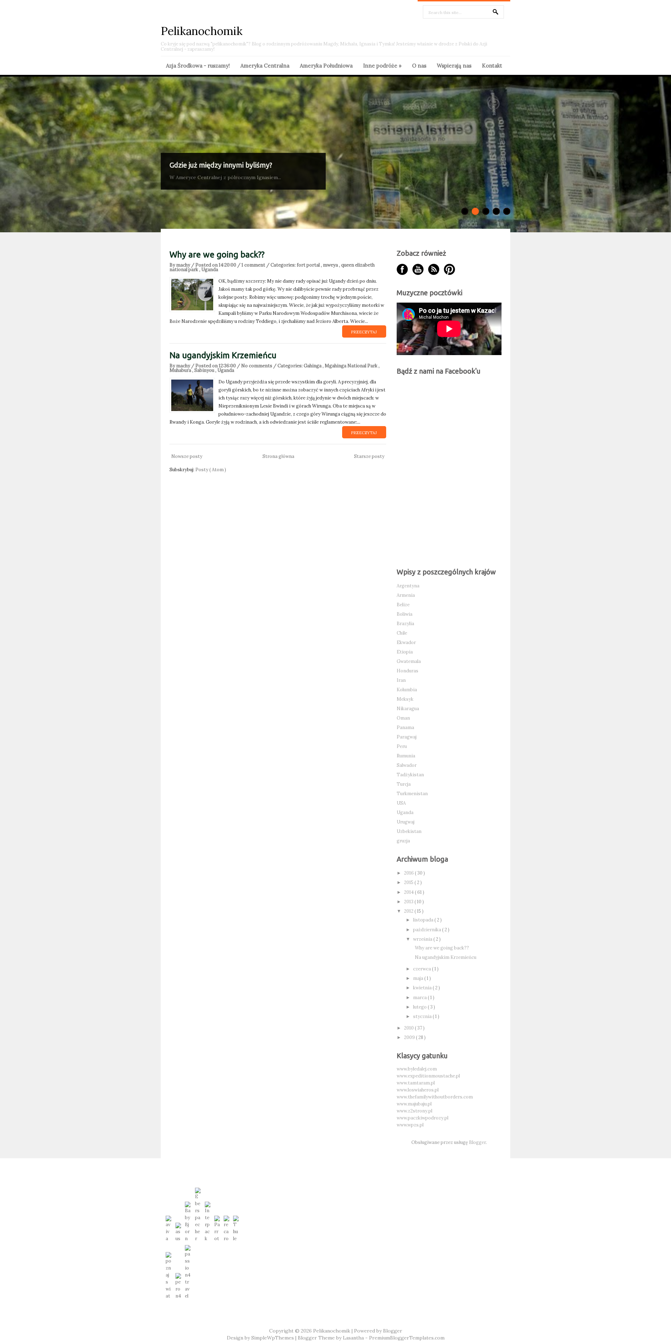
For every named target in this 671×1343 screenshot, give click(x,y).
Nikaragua (408, 709)
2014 (409, 892)
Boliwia (404, 614)
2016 (409, 873)
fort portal (309, 265)
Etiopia (405, 652)
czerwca (422, 969)
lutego (420, 1007)
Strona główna (278, 456)
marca (420, 998)
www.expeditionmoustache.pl (428, 1076)
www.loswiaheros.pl (418, 1090)
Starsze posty (369, 456)
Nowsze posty (186, 456)
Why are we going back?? (217, 254)
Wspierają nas (454, 65)
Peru (402, 746)
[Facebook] (402, 269)
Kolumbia (407, 690)
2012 (409, 911)
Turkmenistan (412, 794)
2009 (410, 1037)
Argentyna (408, 586)
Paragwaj (407, 737)
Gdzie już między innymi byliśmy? (220, 165)
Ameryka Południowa (326, 65)
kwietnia (423, 988)
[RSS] (433, 269)
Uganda (209, 270)
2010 (409, 1028)
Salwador (407, 765)
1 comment (253, 265)
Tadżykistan (410, 775)
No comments (257, 366)
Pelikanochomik (202, 31)
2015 (409, 882)
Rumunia (406, 756)
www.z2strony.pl (414, 1111)
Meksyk (405, 699)
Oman (403, 718)
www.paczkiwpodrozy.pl (422, 1118)
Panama (405, 727)
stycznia (423, 1016)
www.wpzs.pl (410, 1125)
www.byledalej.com (417, 1069)
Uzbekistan (409, 831)
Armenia (406, 595)
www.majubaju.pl (414, 1104)
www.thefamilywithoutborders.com (435, 1097)
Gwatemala (409, 661)
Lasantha (354, 1338)
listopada (423, 920)
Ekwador (406, 642)
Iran (401, 680)
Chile (402, 633)
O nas (419, 65)
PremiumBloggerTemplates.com (407, 1338)
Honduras (407, 671)
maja (418, 978)
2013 (409, 902)
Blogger (477, 1142)
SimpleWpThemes (273, 1338)
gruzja (403, 841)
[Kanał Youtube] (418, 269)
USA (401, 803)
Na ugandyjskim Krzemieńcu (222, 355)
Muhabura (180, 370)
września (423, 939)
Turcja (404, 784)
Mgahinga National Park (351, 366)
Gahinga (313, 366)
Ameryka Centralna (264, 65)
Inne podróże (382, 65)
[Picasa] (449, 269)
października (427, 930)
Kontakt (492, 65)
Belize (403, 605)
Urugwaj (405, 822)
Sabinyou (204, 370)
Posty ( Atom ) (210, 470)
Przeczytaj (364, 332)
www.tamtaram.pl (416, 1083)
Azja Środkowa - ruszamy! (198, 65)
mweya (331, 265)
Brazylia (405, 624)
